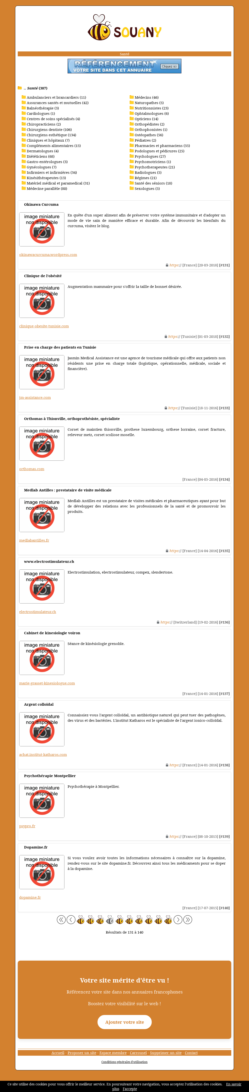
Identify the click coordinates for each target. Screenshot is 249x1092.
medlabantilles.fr (34, 540)
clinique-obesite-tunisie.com (44, 325)
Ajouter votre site (124, 1022)
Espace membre (113, 1052)
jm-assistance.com (35, 397)
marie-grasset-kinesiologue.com (47, 683)
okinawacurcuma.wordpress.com (48, 254)
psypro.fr (27, 825)
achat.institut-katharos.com (43, 754)
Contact (191, 1052)
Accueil (58, 1052)
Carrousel (138, 1052)
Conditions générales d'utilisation (124, 1062)
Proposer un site (82, 1052)
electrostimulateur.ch (37, 611)
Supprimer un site (166, 1052)
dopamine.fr (30, 897)
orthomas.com (31, 468)
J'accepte (130, 1088)
